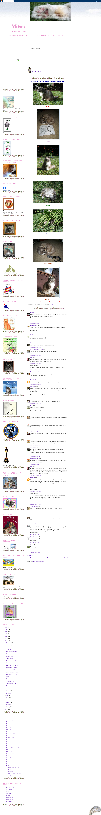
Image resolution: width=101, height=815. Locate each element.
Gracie (7, 735)
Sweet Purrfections (34, 423)
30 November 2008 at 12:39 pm (35, 445)
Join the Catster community (8, 596)
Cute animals (9, 793)
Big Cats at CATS (10, 787)
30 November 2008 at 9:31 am (35, 413)
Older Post (66, 558)
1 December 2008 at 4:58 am (35, 514)
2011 (6, 634)
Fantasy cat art (9, 797)
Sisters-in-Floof (9, 679)
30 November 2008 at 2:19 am (35, 363)
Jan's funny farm (10, 741)
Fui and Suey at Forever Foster (13, 733)
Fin (7, 731)
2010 (6, 636)
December (8, 642)
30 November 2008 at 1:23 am (35, 340)
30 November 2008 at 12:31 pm (35, 437)
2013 (6, 629)
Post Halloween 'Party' (11, 683)
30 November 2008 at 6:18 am (35, 397)
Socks (7, 765)
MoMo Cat (5, 186)
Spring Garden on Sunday (12, 688)
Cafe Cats (32, 516)
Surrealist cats (9, 801)
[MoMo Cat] (4, 188)
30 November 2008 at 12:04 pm (35, 429)
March (8, 702)
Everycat (32, 312)
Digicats (8, 795)
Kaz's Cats (32, 477)
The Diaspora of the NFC (12, 674)
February (8, 704)
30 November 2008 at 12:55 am (35, 332)
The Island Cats (33, 335)
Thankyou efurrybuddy (11, 651)
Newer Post (29, 558)
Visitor (7, 676)
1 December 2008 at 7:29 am (35, 522)
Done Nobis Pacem (10, 681)
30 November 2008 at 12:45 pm (35, 456)
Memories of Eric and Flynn (36, 415)
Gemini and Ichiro (34, 379)
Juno (31, 544)
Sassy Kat (32, 447)
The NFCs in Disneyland (12, 672)
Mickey (8, 749)
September (9, 693)
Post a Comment (30, 555)
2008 (6, 640)
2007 (6, 709)
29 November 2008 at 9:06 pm (35, 323)
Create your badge (6, 190)
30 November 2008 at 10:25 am (35, 421)
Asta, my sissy (9, 720)
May (7, 697)
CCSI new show (10, 656)
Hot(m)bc (8, 739)
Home (48, 558)
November (8, 645)
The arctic (8, 663)
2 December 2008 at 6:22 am (35, 534)
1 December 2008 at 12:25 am (35, 504)
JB (6, 743)
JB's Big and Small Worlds (36, 349)
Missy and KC (9, 751)
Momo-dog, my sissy (11, 753)
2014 (6, 627)
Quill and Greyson (34, 439)
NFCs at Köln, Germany (11, 667)
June (7, 695)
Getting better (9, 649)
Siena (7, 763)
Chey (7, 722)
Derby (7, 726)
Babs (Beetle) (33, 325)
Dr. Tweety (8, 727)
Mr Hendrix (9, 755)
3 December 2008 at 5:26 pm (35, 542)
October (8, 691)
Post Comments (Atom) (38, 561)
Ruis (7, 761)
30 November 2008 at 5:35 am (35, 384)
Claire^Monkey (33, 536)
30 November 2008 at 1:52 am (35, 355)
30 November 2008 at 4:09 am (35, 377)
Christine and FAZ (34, 371)
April (7, 700)
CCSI (7, 791)
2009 (6, 638)
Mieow (18, 26)
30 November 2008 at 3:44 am (35, 369)
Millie (31, 343)
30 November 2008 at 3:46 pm (35, 464)
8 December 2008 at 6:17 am (35, 552)
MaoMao (32, 386)
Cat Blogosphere (10, 789)
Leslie (31, 405)
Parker (31, 399)
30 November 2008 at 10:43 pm (35, 491)
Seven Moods (36, 71)
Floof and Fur (9, 799)
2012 (6, 631)
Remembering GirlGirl (11, 669)
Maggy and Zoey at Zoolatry (13, 747)
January (8, 707)
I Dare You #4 (9, 658)
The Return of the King (11, 660)
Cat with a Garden (34, 524)
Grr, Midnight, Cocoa (11, 737)
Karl (7, 745)
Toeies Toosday (9, 685)
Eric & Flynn (9, 729)
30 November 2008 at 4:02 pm (35, 475)
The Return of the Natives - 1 (13, 665)
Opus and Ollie (9, 757)
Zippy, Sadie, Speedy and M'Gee (38, 431)
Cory (31, 357)
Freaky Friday (9, 654)
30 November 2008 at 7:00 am (35, 403)
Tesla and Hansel (34, 506)
